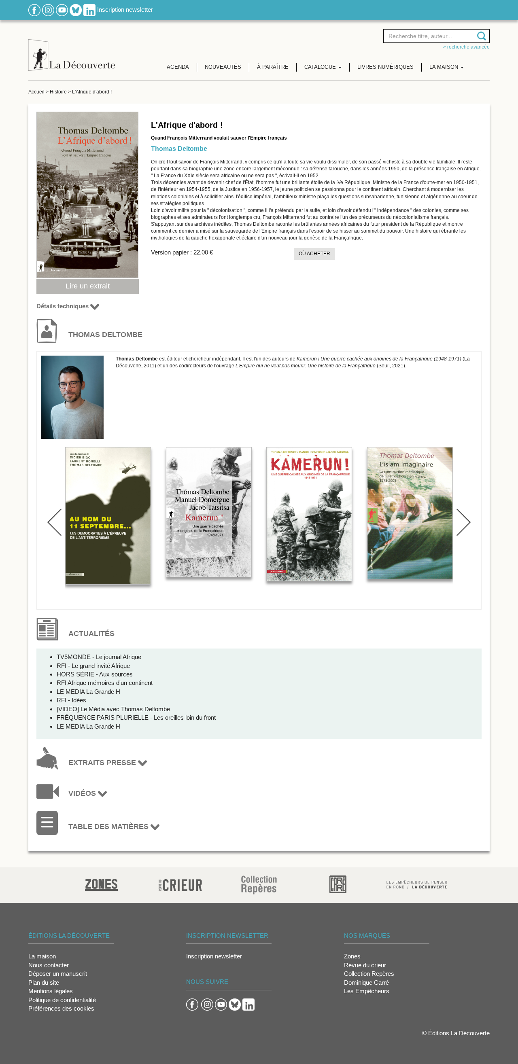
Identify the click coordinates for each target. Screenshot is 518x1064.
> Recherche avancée (466, 47)
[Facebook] (34, 9)
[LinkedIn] (89, 9)
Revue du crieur (365, 965)
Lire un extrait (88, 286)
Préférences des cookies (61, 1008)
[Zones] (101, 883)
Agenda (178, 67)
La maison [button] (444, 67)
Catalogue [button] (321, 67)
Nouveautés (223, 67)
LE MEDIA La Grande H (88, 691)
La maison (42, 956)
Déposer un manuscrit (57, 973)
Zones (352, 956)
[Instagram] (48, 9)
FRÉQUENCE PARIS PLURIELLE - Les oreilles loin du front (136, 717)
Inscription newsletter (125, 9)
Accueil (36, 92)
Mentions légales (50, 991)
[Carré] (337, 883)
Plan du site (43, 982)
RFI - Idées (71, 700)
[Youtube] (62, 9)
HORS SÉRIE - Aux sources (95, 674)
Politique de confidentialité (62, 999)
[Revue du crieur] (180, 883)
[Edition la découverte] (71, 48)
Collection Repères (369, 973)
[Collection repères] (259, 884)
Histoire (58, 92)
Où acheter (314, 253)
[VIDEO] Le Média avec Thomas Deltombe (113, 709)
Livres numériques (385, 67)
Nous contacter (48, 965)
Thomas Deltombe (179, 148)
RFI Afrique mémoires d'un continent (105, 682)
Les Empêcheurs (366, 991)
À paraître (273, 67)
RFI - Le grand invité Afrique (93, 665)
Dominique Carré (366, 982)
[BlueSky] (76, 9)
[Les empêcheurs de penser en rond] (416, 883)
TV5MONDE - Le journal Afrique (99, 656)
